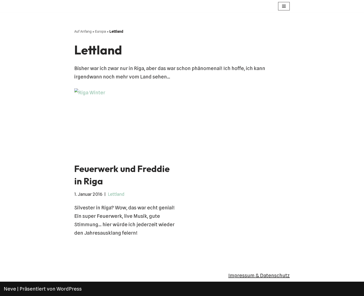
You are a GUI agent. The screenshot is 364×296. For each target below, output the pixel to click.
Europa (100, 31)
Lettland (116, 194)
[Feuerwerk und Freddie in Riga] (126, 123)
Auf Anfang (83, 31)
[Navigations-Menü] (284, 6)
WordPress (69, 289)
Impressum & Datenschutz (259, 275)
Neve (10, 289)
